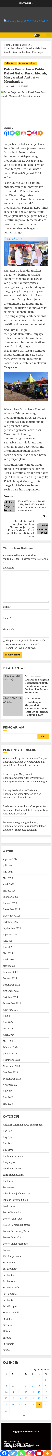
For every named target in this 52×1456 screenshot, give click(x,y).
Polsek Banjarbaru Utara (16, 1224)
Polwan (7, 1250)
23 (45, 1398)
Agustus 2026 (10, 859)
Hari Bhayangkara (13, 1174)
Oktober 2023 (10, 1072)
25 (13, 1404)
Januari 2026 (10, 903)
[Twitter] (12, 133)
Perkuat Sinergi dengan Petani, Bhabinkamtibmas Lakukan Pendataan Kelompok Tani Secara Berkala (24, 826)
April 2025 (8, 959)
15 (39, 1392)
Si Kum (7, 1337)
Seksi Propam (10, 1306)
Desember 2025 (11, 909)
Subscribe (48, 35)
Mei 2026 (8, 878)
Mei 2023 (8, 1103)
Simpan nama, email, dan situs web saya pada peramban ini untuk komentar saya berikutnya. (25, 644)
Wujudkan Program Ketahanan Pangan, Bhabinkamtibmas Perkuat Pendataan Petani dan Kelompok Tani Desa (37, 689)
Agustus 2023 (10, 1084)
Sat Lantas (8, 1275)
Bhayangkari (10, 1162)
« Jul (23, 1415)
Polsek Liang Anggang (15, 1243)
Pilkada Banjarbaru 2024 (16, 1193)
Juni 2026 (8, 871)
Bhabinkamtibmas (13, 1156)
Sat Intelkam (10, 1268)
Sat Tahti (8, 1300)
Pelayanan (8, 1187)
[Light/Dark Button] (37, 35)
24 (6, 1404)
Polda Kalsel (10, 63)
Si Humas (8, 1325)
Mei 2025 (8, 953)
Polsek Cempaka (12, 1237)
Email (7, 618)
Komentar (9, 567)
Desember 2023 (11, 1059)
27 (26, 1404)
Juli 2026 (7, 865)
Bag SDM (8, 1149)
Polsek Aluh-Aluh (12, 1218)
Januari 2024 (10, 1053)
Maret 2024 (9, 1041)
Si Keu (6, 1331)
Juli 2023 (7, 1091)
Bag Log (7, 1130)
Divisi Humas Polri (13, 1168)
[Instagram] (34, 133)
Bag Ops (7, 1137)
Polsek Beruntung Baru (16, 1231)
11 (13, 1392)
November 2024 (12, 990)
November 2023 (12, 1066)
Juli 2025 (7, 940)
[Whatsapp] (17, 133)
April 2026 (8, 884)
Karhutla (8, 1181)
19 (19, 1398)
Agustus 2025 (10, 934)
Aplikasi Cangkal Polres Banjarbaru (22, 1124)
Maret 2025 (9, 965)
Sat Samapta (10, 1293)
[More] (40, 133)
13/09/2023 (23, 86)
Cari (43, 736)
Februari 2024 (10, 1047)
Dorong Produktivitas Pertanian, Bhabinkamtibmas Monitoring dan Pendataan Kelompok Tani (22, 794)
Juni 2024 (8, 1022)
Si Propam (8, 1343)
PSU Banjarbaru (12, 1256)
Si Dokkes (8, 1318)
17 (6, 1398)
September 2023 (12, 1078)
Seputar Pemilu (11, 1312)
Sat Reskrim (9, 1281)
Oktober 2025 (10, 922)
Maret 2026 (9, 890)
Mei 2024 (8, 1028)
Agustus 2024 (10, 1009)
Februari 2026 (10, 896)
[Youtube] (29, 133)
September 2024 (12, 1003)
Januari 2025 (10, 978)
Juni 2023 (8, 1097)
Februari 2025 (10, 972)
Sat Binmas (9, 1262)
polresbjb (10, 86)
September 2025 (12, 928)
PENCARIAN (13, 727)
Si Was (6, 1350)
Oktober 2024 (10, 997)
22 (39, 1398)
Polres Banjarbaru (27, 63)
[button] (43, 35)
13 (26, 1392)
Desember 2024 (11, 984)
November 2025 (12, 915)
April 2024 (8, 1034)
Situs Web (8, 629)
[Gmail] (23, 133)
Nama (7, 606)
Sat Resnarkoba (11, 1287)
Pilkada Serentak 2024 (15, 1199)
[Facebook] (6, 133)
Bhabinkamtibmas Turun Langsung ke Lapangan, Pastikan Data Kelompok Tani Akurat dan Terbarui (25, 810)
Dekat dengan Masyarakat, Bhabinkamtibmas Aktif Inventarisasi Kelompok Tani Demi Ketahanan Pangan (36, 711)
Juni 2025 (8, 947)
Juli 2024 (7, 1016)
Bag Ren (7, 1143)
